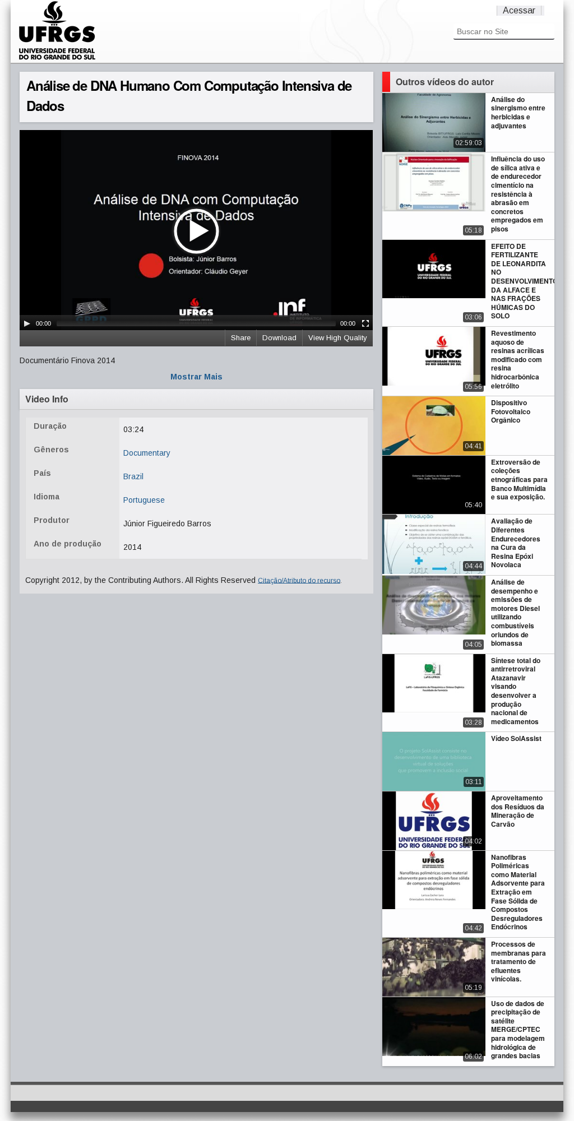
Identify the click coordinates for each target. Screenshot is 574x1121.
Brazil (133, 476)
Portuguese (144, 499)
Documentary (146, 452)
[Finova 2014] (57, 58)
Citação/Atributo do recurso (299, 580)
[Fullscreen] (365, 323)
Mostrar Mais (196, 376)
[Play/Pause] (26, 323)
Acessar (519, 10)
